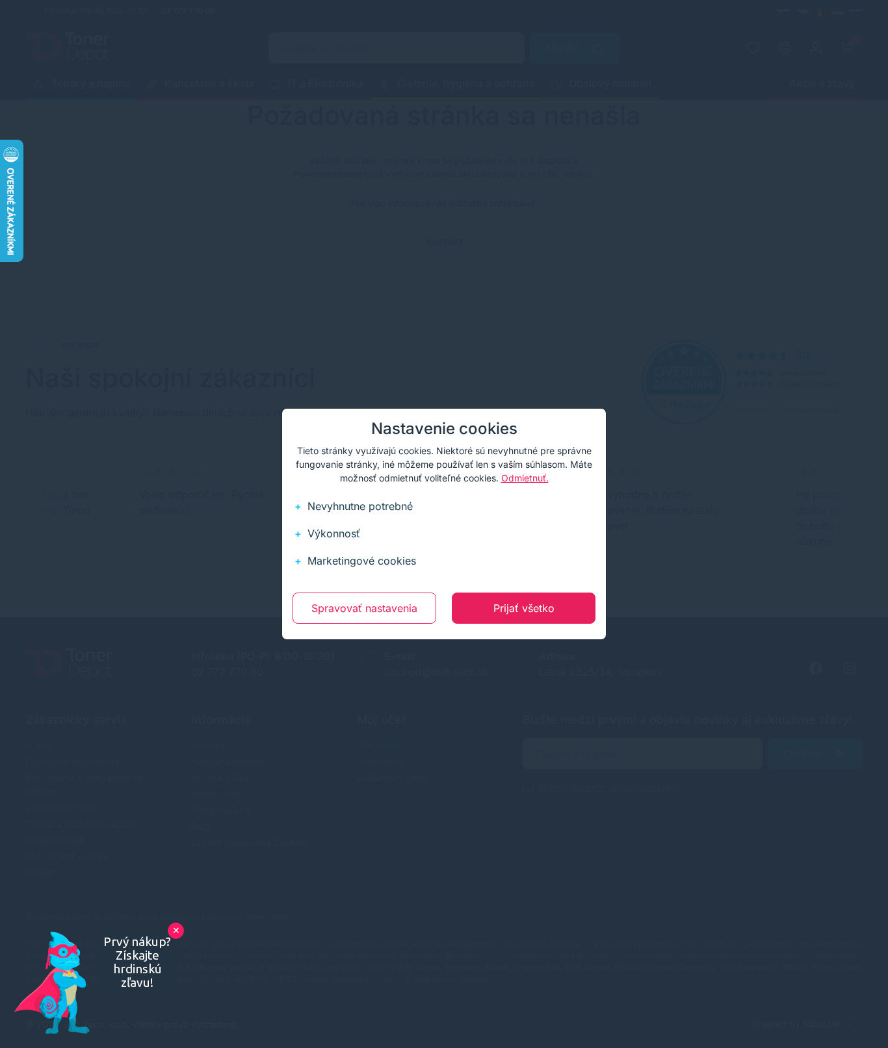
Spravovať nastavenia (364, 608)
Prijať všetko (524, 608)
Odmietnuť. (525, 477)
